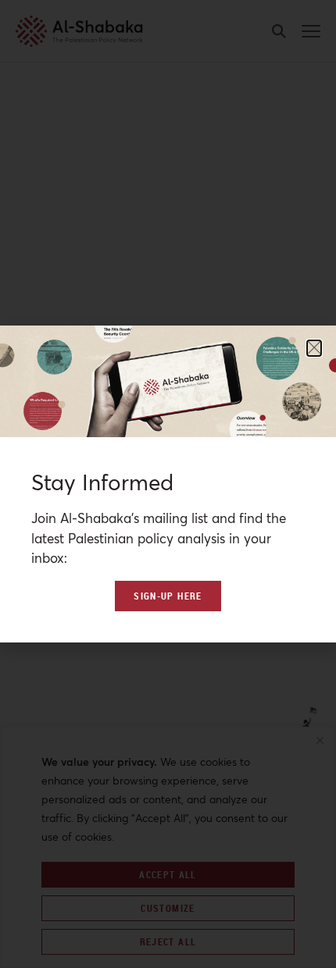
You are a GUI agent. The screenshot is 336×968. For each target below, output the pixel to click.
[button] (314, 348)
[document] (168, 484)
